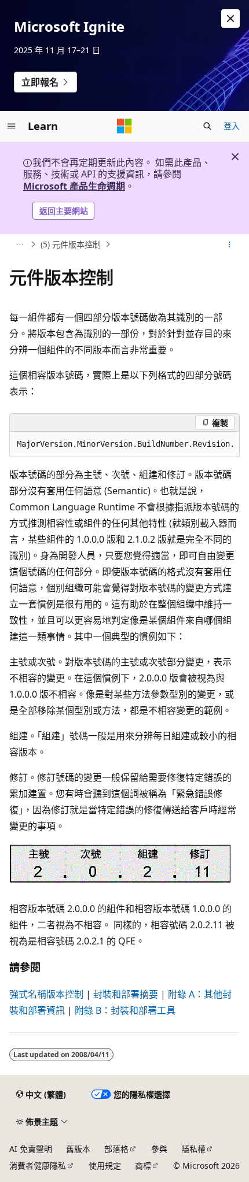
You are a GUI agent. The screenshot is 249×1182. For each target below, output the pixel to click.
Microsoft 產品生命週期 (74, 186)
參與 (159, 1148)
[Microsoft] (124, 126)
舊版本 (78, 1148)
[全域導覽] (11, 126)
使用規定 (105, 1165)
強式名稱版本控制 (46, 994)
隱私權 (193, 1148)
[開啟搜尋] (207, 126)
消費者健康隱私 (37, 1165)
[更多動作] (229, 244)
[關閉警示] (230, 18)
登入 (232, 125)
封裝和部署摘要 (125, 994)
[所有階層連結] (19, 244)
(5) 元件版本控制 (71, 244)
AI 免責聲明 (30, 1148)
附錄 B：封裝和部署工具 (125, 1010)
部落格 (116, 1148)
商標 (143, 1165)
